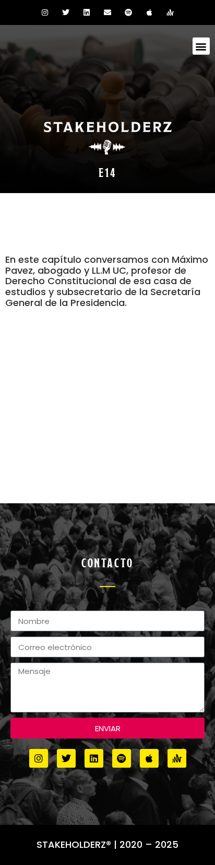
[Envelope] (107, 12)
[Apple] (149, 12)
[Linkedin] (86, 12)
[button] (201, 46)
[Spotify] (128, 12)
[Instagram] (45, 12)
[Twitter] (65, 12)
